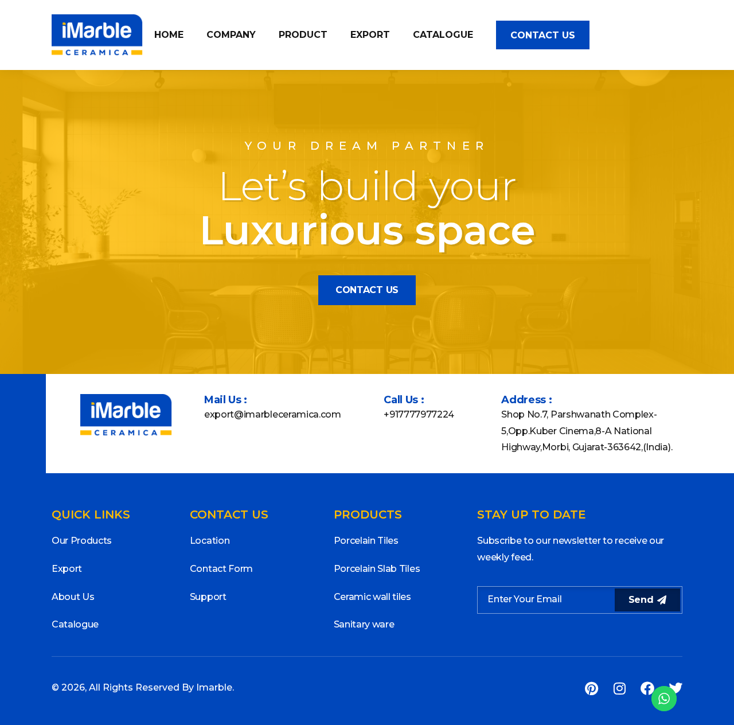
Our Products (82, 540)
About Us (73, 596)
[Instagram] (619, 688)
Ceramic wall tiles (372, 596)
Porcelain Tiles (366, 540)
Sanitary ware (364, 624)
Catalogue (443, 34)
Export (370, 34)
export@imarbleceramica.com (272, 414)
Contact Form (221, 568)
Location (209, 540)
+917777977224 (419, 414)
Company (231, 34)
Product (303, 34)
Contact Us (542, 35)
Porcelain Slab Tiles (377, 568)
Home (169, 34)
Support (208, 596)
